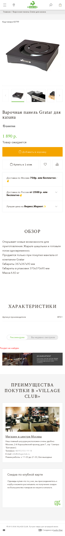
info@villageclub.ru (21, 454)
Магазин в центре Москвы (24, 436)
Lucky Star (58, 530)
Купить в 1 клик (22, 164)
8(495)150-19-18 (23, 450)
